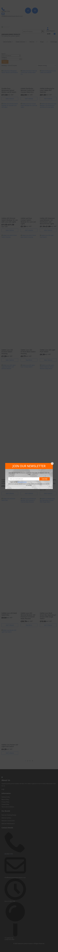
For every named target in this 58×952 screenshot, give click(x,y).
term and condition (22, 482)
